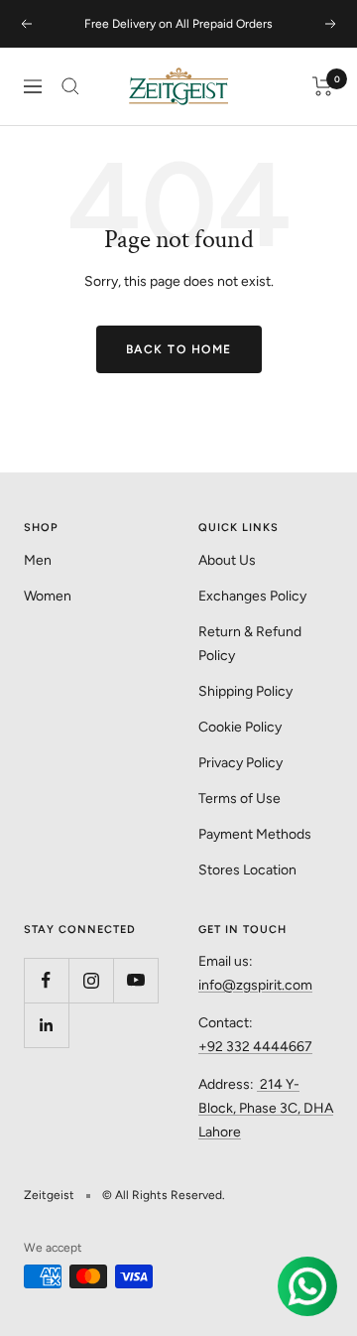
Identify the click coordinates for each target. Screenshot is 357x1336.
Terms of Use (239, 798)
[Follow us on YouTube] (135, 980)
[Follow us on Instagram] (90, 980)
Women (47, 596)
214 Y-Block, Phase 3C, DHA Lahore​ (265, 1108)
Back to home (179, 349)
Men (38, 560)
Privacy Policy (240, 762)
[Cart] (322, 86)
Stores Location (247, 870)
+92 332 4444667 (255, 1046)
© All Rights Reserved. (163, 1195)
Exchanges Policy (252, 596)
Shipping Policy (245, 691)
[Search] (70, 86)
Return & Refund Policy (249, 643)
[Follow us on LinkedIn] (46, 1024)
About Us (227, 560)
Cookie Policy (240, 727)
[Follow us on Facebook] (46, 980)
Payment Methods (254, 834)
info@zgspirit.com (255, 985)
